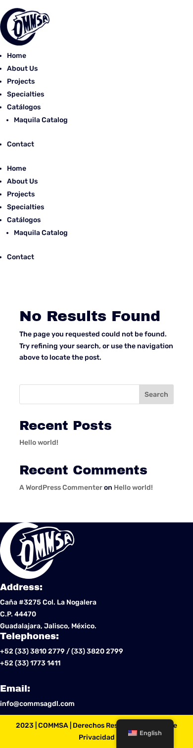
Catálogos (24, 107)
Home (16, 55)
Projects (21, 81)
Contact (20, 144)
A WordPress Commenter (60, 487)
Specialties (25, 94)
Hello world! (38, 442)
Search (156, 394)
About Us (22, 68)
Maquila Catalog (41, 120)
